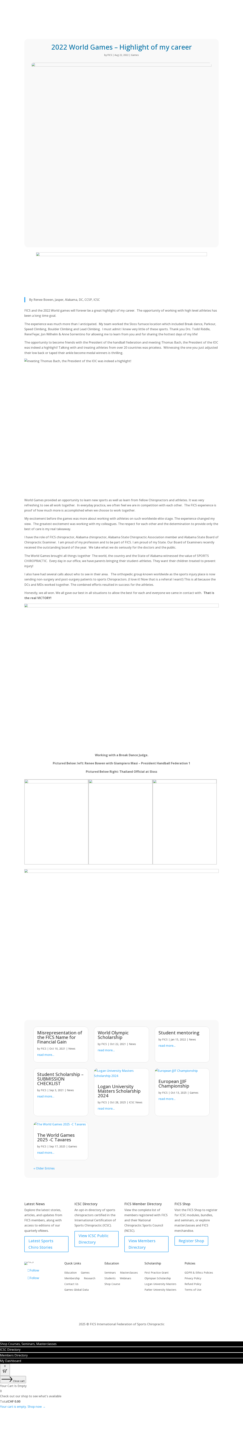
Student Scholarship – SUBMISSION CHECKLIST (60, 1078)
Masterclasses (129, 1272)
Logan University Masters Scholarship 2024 (119, 1091)
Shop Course (112, 1284)
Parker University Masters (160, 1289)
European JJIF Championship (174, 1083)
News (71, 1048)
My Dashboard (10, 1361)
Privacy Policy (193, 1278)
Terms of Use (193, 1289)
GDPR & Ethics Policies (199, 1272)
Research (89, 1278)
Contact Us (71, 1284)
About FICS (197, 19)
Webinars (125, 1278)
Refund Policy (193, 1284)
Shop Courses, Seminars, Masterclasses (28, 1344)
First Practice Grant (156, 1272)
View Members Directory (142, 1244)
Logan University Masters (160, 1284)
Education (124, 19)
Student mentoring (179, 1032)
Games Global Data (76, 1289)
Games (103, 19)
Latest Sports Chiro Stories (40, 1244)
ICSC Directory (140, 5)
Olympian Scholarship (157, 1278)
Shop (86, 19)
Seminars (110, 1272)
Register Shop (191, 1240)
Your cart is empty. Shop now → (23, 1406)
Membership (148, 19)
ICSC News (135, 1102)
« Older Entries (44, 1168)
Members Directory (103, 5)
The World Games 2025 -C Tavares (56, 1137)
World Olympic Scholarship (113, 1034)
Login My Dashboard (176, 5)
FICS (109, 55)
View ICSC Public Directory (94, 1239)
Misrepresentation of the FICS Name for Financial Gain (59, 1037)
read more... (45, 1055)
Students (110, 1278)
